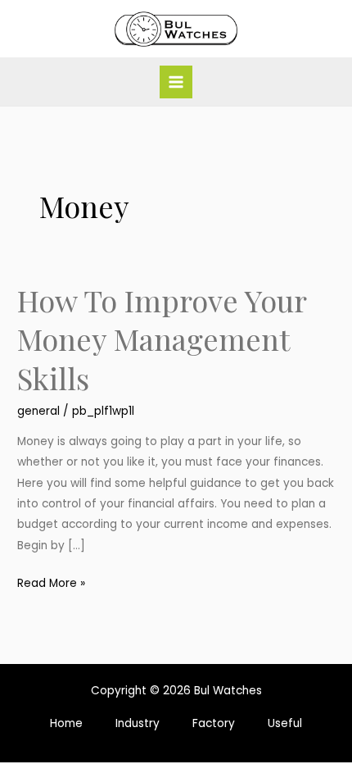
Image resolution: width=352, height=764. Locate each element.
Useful (285, 723)
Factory (213, 723)
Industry (137, 723)
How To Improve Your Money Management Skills (161, 339)
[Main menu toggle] (176, 82)
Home (66, 723)
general (38, 411)
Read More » (51, 582)
